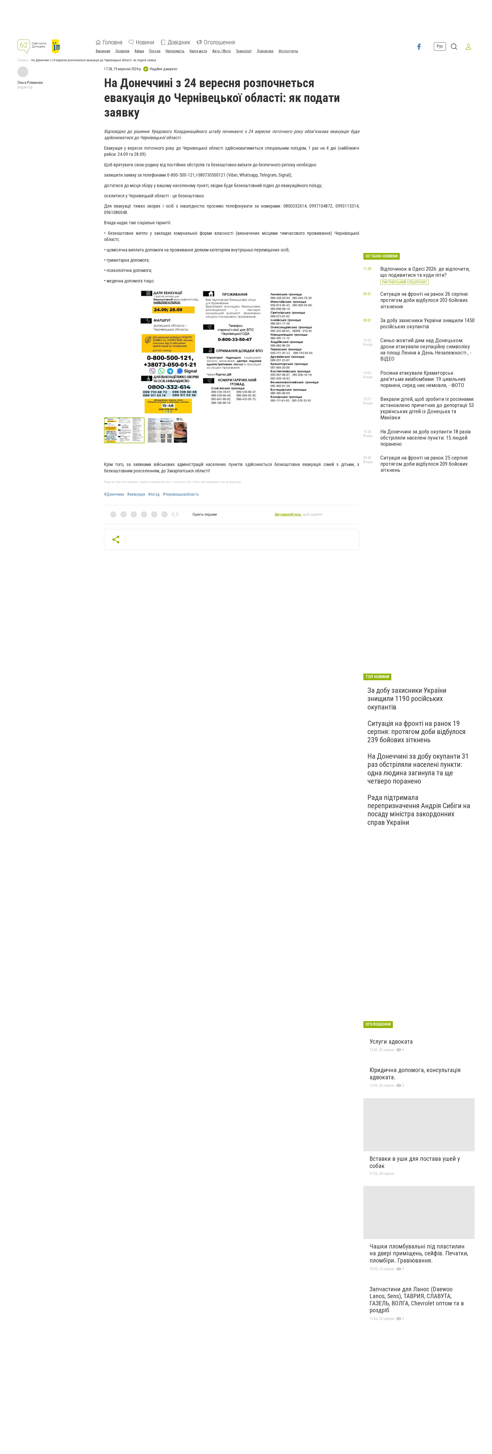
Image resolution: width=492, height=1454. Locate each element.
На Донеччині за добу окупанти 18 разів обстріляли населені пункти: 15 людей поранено (425, 438)
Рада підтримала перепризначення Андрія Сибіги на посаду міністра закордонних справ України (418, 810)
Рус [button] (440, 46)
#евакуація (136, 494)
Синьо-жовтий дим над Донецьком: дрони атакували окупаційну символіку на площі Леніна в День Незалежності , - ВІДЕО (425, 349)
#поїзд (154, 494)
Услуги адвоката (391, 1041)
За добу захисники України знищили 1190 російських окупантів (406, 698)
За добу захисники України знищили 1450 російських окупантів (427, 323)
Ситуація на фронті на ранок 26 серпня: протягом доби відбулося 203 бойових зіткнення (424, 300)
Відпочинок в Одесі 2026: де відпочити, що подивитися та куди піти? (425, 272)
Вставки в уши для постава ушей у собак (415, 1162)
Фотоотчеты (288, 51)
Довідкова (265, 51)
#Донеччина (114, 494)
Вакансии (103, 51)
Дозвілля (122, 51)
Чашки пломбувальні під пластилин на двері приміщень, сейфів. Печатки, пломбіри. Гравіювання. (419, 1253)
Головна (112, 42)
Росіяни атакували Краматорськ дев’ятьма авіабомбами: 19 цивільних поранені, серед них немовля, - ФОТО (423, 379)
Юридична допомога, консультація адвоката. (415, 1073)
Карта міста (198, 51)
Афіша (139, 51)
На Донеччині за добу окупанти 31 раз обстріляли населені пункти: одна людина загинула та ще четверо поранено (418, 768)
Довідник (179, 42)
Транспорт (244, 51)
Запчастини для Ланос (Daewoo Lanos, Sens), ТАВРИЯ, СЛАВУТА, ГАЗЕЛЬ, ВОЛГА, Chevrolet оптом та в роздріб (417, 1300)
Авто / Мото (221, 51)
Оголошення (219, 42)
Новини (145, 42)
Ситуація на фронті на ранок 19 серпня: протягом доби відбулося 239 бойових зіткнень (416, 731)
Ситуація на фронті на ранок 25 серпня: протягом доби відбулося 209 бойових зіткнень (424, 464)
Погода (154, 51)
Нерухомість (175, 51)
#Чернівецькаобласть (181, 494)
